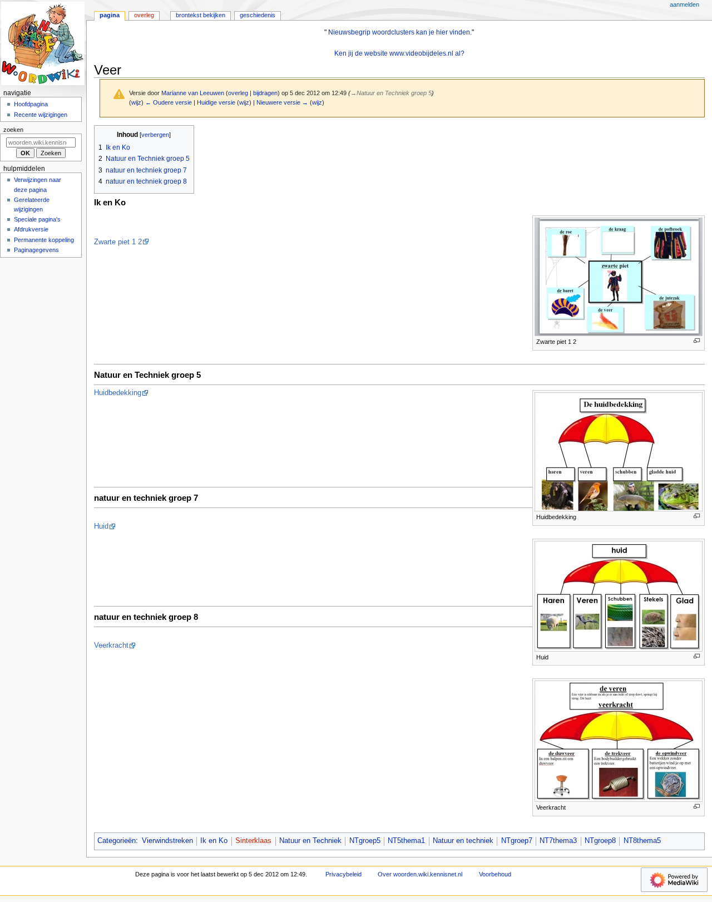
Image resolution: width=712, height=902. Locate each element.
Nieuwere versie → (282, 102)
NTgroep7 (516, 841)
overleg (238, 93)
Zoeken (13, 129)
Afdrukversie (31, 229)
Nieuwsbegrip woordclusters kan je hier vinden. (400, 32)
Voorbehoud (495, 874)
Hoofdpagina (31, 104)
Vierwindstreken (167, 841)
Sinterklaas (253, 841)
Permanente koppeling (44, 239)
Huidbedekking (117, 393)
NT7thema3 (558, 841)
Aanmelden (684, 4)
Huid (101, 526)
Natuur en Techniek (310, 841)
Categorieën (116, 841)
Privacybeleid (343, 874)
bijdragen (265, 93)
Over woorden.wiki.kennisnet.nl (420, 874)
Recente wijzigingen (40, 114)
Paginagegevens (36, 250)
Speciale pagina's (37, 219)
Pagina (110, 15)
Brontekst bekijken (200, 15)
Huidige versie (216, 102)
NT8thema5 (642, 841)
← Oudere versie (168, 102)
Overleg (144, 15)
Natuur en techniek (463, 841)
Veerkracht (111, 645)
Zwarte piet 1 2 (118, 242)
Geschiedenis (257, 15)
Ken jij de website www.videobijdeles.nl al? (399, 53)
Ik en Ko (214, 841)
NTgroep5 (364, 841)
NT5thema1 (406, 841)
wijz (136, 102)
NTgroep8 (600, 841)
